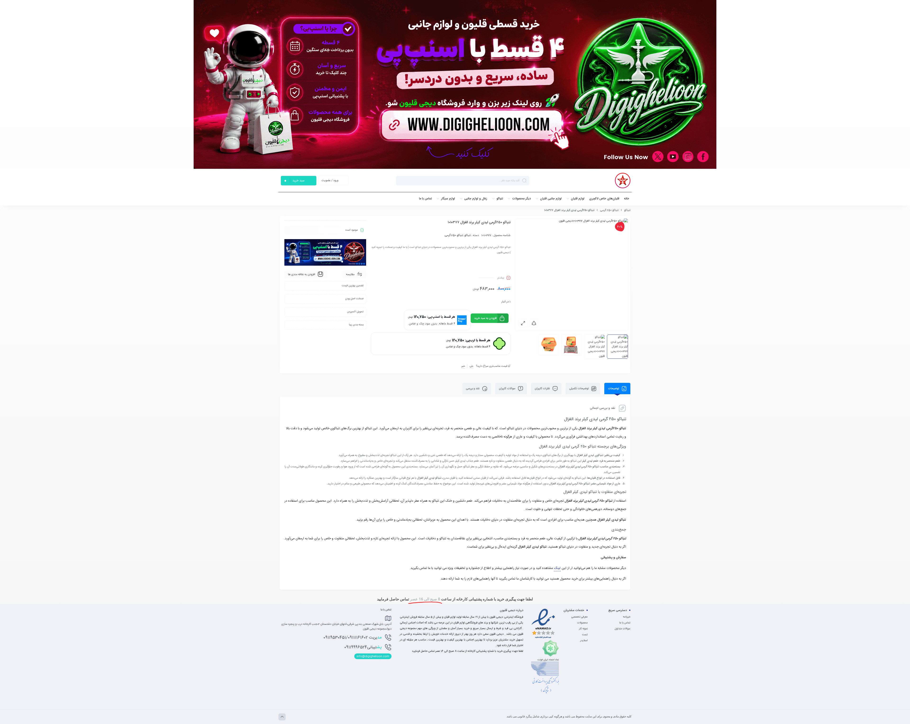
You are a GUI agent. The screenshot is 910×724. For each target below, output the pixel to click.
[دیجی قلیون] (622, 180)
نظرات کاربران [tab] (543, 388)
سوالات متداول (622, 629)
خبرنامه (626, 617)
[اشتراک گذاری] (534, 323)
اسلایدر (584, 641)
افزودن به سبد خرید (485, 318)
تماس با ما (624, 623)
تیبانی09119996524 (363, 647)
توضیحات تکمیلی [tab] (579, 388)
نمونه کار (583, 629)
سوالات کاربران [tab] (507, 388)
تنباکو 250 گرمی (609, 210)
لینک (557, 568)
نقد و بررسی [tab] (473, 388)
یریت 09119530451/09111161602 (352, 637)
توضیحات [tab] (614, 388)
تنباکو (627, 210)
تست (585, 635)
